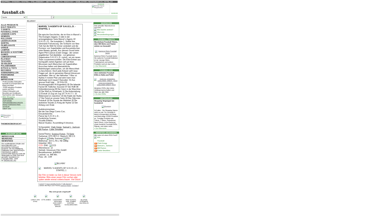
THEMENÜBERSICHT (11, 124)
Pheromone (7, 75)
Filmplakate (8, 45)
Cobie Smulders (103, 150)
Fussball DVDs (9, 32)
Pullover (6, 39)
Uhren (4, 48)
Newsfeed (7, 141)
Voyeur (6, 107)
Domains (16, 2)
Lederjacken (8, 41)
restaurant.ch (95, 2)
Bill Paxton (101, 148)
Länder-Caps (8, 34)
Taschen (6, 61)
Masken (5, 52)
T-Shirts (5, 29)
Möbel (4, 77)
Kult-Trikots (8, 27)
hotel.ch (108, 2)
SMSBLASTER (81, 2)
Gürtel (5, 43)
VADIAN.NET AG (10, 160)
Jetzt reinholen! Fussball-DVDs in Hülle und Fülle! (104, 74)
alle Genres (67, 184)
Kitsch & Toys (9, 68)
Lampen (5, 50)
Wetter (49, 2)
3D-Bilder (6, 64)
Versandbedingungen (13, 103)
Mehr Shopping (8, 97)
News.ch (58, 2)
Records (6, 70)
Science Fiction (65, 185)
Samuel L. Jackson (104, 146)
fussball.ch (13, 12)
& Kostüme (16, 52)
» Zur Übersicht (100, 66)
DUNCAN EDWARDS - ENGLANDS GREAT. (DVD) (106, 84)
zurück (41, 184)
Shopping (5, 2)
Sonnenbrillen (10, 73)
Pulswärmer (8, 66)
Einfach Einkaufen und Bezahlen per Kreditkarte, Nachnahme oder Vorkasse (12, 93)
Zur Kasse (7, 101)
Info (98, 137)
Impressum (7, 79)
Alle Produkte (9, 25)
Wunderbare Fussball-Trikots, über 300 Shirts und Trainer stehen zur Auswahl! (106, 44)
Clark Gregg (102, 143)
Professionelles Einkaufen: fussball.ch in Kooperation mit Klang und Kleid (13, 83)
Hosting (25, 2)
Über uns (7, 109)
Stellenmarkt (37, 2)
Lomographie (8, 57)
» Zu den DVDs (100, 94)
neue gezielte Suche (53, 184)
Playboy (6, 59)
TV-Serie (75, 185)
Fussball (100, 141)
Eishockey (69, 2)
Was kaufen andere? (105, 30)
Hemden (5, 36)
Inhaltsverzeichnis (11, 105)
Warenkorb (8, 99)
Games (4, 54)
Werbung (7, 139)
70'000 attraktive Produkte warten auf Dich (12, 88)
